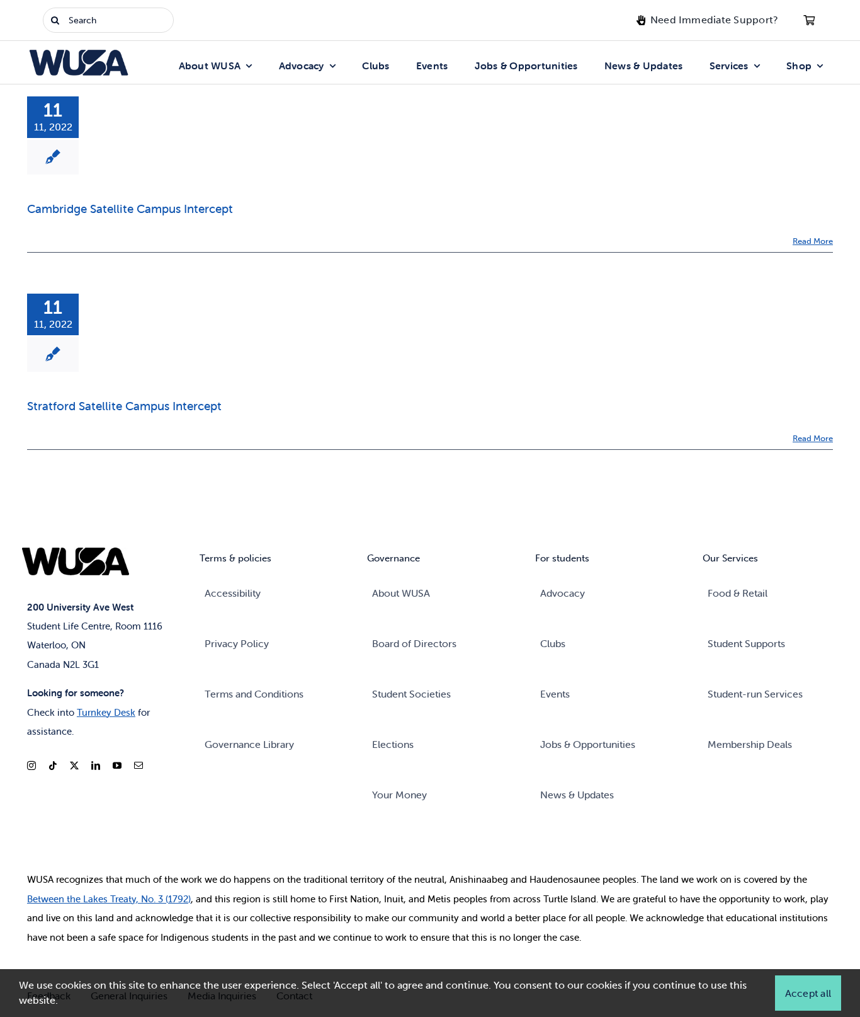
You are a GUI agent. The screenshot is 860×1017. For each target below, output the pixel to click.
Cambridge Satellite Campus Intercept (130, 208)
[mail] (138, 765)
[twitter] (74, 765)
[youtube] (117, 765)
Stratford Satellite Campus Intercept (124, 405)
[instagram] (31, 765)
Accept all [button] (808, 993)
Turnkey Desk (106, 712)
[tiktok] (52, 765)
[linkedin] (95, 765)
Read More (813, 241)
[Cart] (809, 20)
